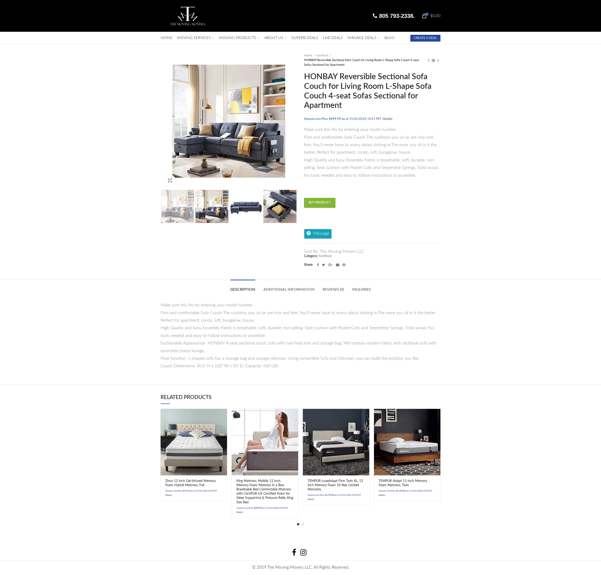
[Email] (337, 265)
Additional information (288, 289)
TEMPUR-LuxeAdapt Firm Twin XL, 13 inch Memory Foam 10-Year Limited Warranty (335, 485)
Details (387, 119)
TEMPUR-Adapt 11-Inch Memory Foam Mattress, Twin (403, 483)
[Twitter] (323, 265)
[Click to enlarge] (170, 180)
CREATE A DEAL (425, 38)
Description (242, 289)
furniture (322, 55)
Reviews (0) (333, 289)
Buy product (320, 202)
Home (308, 55)
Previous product (428, 60)
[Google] (330, 265)
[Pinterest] (344, 265)
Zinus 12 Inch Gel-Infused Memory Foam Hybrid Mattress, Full (190, 483)
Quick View (223, 433)
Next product (438, 60)
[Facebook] (317, 265)
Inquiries (361, 289)
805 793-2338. (396, 16)
